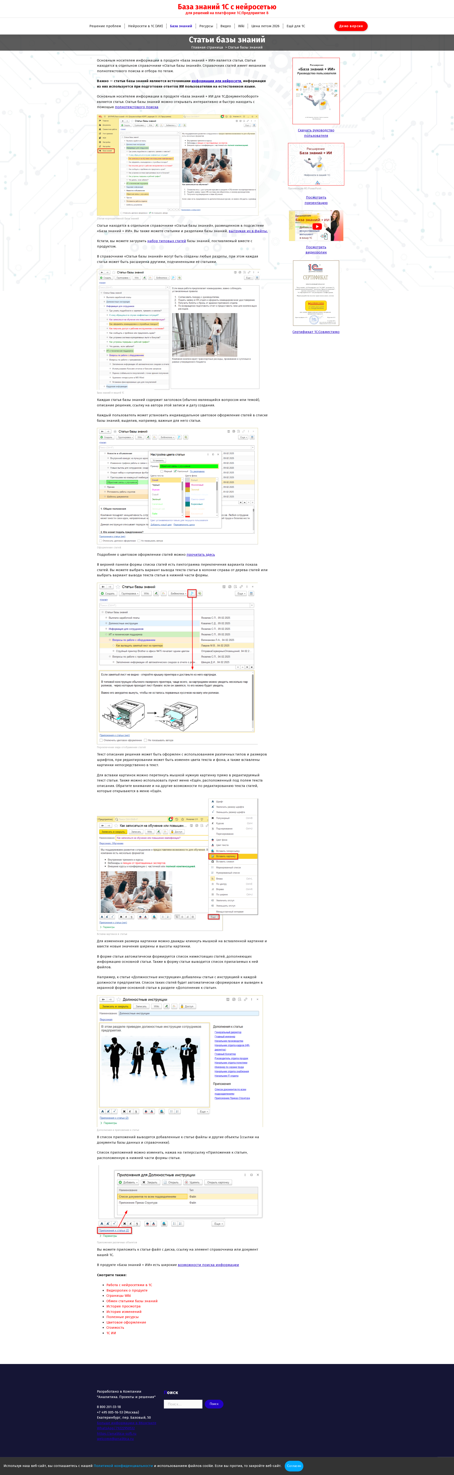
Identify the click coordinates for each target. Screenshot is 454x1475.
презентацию (316, 203)
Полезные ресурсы (122, 1317)
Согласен (294, 1466)
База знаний (181, 26)
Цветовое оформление (126, 1322)
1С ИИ (111, 1333)
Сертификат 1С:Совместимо (316, 332)
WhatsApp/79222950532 (116, 1428)
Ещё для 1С (296, 26)
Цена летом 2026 (265, 26)
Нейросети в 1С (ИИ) (145, 26)
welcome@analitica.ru (115, 1439)
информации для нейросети (216, 81)
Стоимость (115, 1327)
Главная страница (207, 47)
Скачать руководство (316, 130)
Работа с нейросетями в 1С (129, 1285)
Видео (225, 26)
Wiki (241, 26)
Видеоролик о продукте (127, 1290)
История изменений (124, 1312)
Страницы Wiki (118, 1295)
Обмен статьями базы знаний (132, 1301)
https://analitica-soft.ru (116, 1433)
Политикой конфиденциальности (123, 1466)
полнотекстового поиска (136, 107)
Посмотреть (316, 197)
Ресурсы (206, 26)
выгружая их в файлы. (248, 231)
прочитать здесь (201, 554)
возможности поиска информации (208, 1265)
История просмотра (123, 1306)
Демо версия (351, 26)
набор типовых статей (166, 241)
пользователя (316, 135)
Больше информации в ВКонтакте (126, 1423)
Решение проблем (105, 26)
